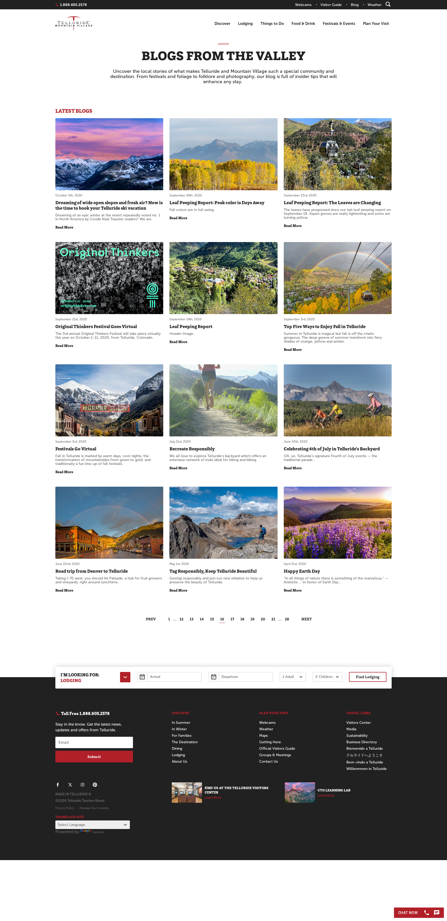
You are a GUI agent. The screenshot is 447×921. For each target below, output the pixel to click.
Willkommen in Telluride (366, 769)
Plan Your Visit (376, 23)
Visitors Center (358, 723)
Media (351, 729)
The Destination (185, 742)
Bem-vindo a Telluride (364, 762)
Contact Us (268, 761)
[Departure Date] (240, 677)
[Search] (388, 4)
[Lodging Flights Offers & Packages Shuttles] (125, 677)
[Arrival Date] (169, 677)
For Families (181, 736)
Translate (98, 832)
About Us (179, 761)
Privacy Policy (64, 808)
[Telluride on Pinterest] (95, 784)
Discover (222, 23)
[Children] (327, 677)
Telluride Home (73, 24)
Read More (64, 227)
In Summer (181, 723)
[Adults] (293, 677)
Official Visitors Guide (277, 748)
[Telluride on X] (70, 784)
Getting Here (270, 742)
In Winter (179, 729)
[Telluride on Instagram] (82, 784)
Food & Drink (303, 23)
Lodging (245, 23)
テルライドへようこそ (364, 755)
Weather (266, 729)
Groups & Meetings (275, 755)
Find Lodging (367, 676)
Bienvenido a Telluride (364, 748)
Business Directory (361, 742)
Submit (94, 756)
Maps (263, 736)
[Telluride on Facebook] (57, 784)
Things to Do (272, 23)
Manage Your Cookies (94, 808)
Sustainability (357, 736)
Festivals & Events (339, 23)
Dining (177, 748)
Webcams (267, 723)
